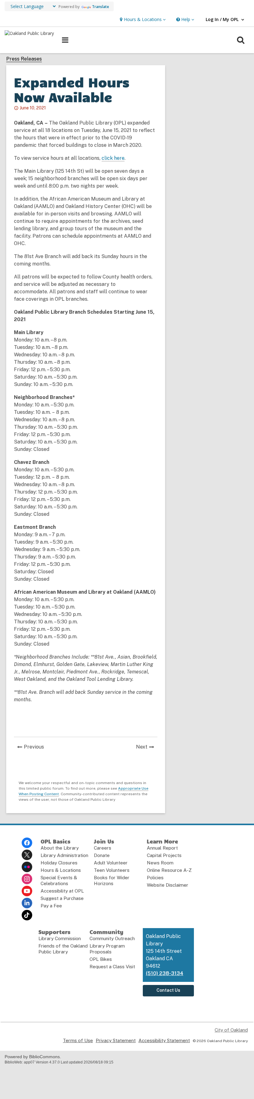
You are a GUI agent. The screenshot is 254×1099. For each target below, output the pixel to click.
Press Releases (24, 59)
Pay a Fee (51, 905)
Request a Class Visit (112, 966)
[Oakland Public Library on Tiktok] (27, 915)
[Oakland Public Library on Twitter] (27, 855)
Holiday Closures (59, 862)
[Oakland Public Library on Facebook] (27, 843)
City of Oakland (231, 1030)
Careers (102, 848)
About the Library (60, 848)
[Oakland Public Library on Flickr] (27, 867)
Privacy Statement (116, 1040)
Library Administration (64, 855)
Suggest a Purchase (62, 898)
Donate (102, 855)
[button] (142, 20)
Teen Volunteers (111, 870)
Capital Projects (164, 855)
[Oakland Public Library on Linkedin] (27, 903)
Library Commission (59, 938)
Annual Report (162, 848)
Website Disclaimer (167, 885)
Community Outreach (112, 938)
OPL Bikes (101, 959)
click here (113, 158)
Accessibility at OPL (62, 890)
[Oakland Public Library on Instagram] (27, 879)
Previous (35, 748)
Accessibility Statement (164, 1040)
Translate (100, 6)
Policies (155, 877)
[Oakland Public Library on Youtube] (27, 891)
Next (146, 748)
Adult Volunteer (111, 862)
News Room (160, 862)
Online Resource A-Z (169, 870)
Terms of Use (78, 1040)
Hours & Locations (61, 870)
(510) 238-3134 (164, 973)
